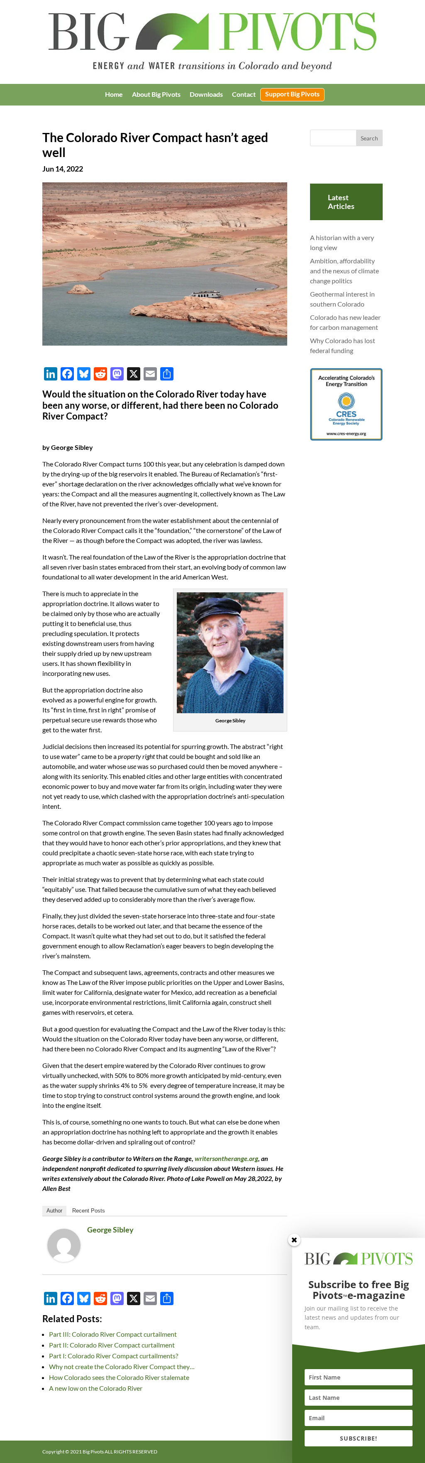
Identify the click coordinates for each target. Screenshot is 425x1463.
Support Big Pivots (292, 94)
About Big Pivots (156, 94)
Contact (244, 94)
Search (369, 138)
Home (114, 94)
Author (54, 1211)
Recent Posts (88, 1211)
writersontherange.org (226, 1158)
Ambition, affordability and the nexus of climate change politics (344, 271)
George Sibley (110, 1229)
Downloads (206, 94)
